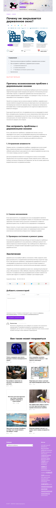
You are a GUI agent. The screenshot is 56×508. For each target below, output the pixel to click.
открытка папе (47, 475)
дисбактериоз (45, 456)
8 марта (47, 445)
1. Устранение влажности (20, 65)
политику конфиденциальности (30, 314)
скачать (44, 484)
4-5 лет (43, 445)
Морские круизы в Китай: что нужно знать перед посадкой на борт (39, 430)
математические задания (46, 470)
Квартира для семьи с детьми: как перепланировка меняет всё (39, 381)
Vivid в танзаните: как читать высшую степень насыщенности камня (16, 358)
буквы (43, 452)
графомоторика (46, 455)
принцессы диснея (44, 478)
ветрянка (45, 453)
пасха (42, 477)
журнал (47, 461)
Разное (10, 45)
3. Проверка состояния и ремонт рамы (23, 69)
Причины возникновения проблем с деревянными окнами (28, 61)
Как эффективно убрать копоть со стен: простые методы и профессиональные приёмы (39, 406)
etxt (46, 446)
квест (44, 466)
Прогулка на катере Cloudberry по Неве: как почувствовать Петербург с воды (16, 430)
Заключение (14, 72)
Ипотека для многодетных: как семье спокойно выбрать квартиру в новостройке (16, 399)
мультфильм (43, 472)
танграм (50, 484)
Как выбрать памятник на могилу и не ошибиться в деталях (14, 382)
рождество (44, 481)
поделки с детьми (47, 477)
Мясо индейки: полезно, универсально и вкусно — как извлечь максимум (38, 358)
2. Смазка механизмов (19, 67)
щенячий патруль (44, 495)
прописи (43, 480)
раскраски (48, 480)
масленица (44, 468)
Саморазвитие (49, 450)
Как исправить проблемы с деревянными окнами (25, 63)
